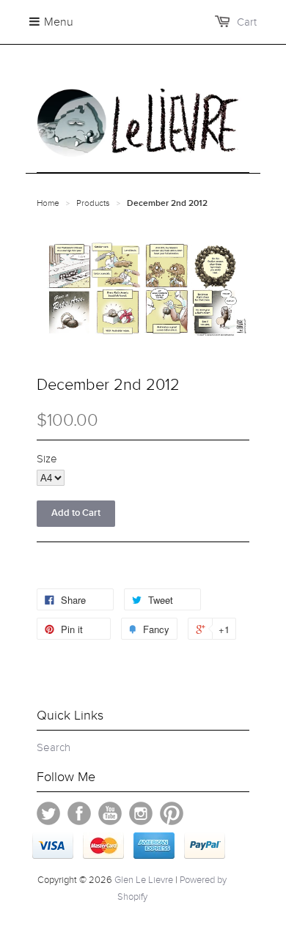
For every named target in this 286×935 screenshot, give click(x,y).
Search (53, 747)
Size (47, 458)
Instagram (141, 813)
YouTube (110, 813)
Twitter (48, 813)
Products (93, 203)
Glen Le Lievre (143, 880)
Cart (247, 22)
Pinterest (171, 813)
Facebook (79, 813)
